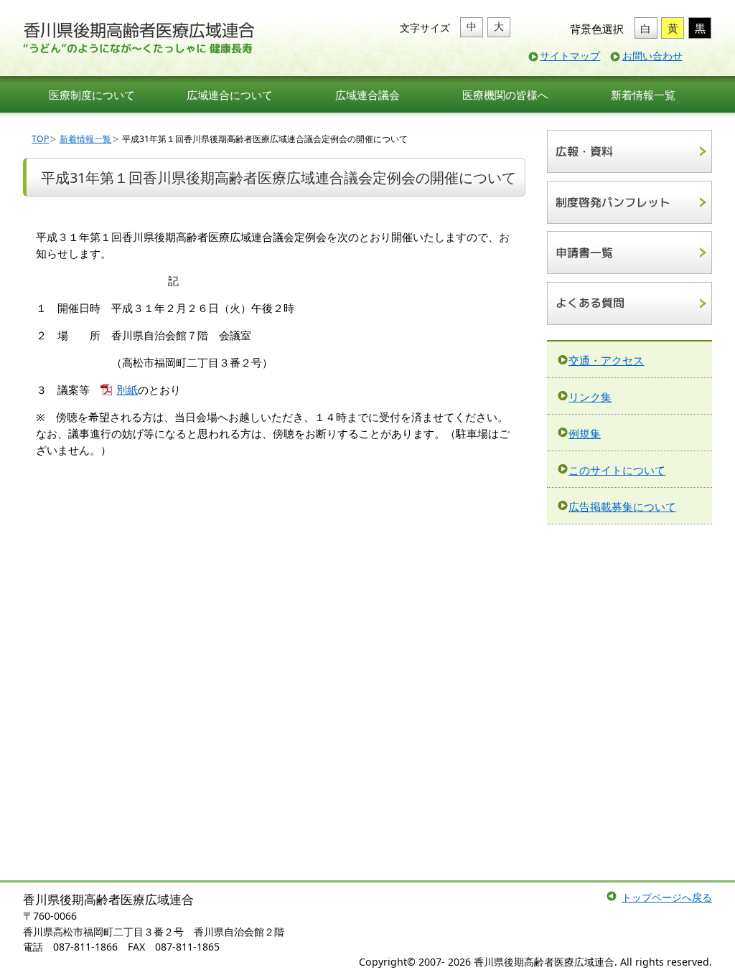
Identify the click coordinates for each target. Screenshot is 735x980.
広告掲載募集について (622, 506)
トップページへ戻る (667, 897)
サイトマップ (570, 55)
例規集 (584, 433)
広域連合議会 (367, 95)
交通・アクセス (606, 360)
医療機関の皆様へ (505, 95)
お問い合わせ (652, 55)
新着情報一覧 (643, 95)
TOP (40, 139)
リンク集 (590, 397)
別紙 (127, 389)
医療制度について (92, 95)
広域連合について (230, 95)
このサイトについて (616, 470)
